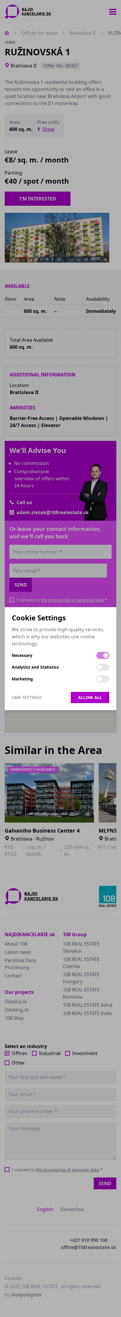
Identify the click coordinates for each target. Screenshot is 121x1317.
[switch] (102, 655)
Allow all (90, 697)
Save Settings (27, 697)
